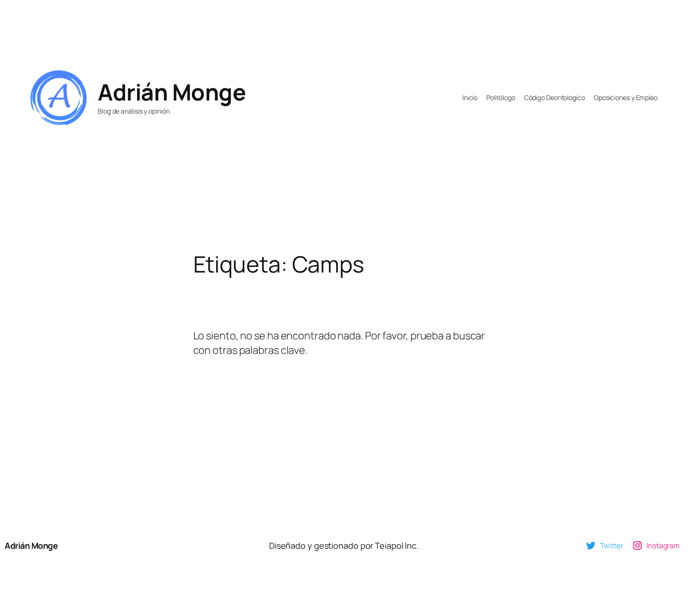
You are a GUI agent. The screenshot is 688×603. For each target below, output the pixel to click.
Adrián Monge (172, 92)
